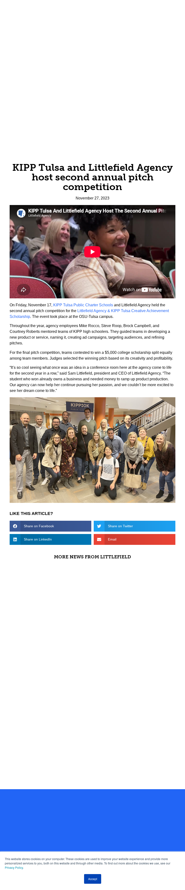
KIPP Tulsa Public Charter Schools (83, 305)
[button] (50, 526)
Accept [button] (92, 879)
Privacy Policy (14, 867)
